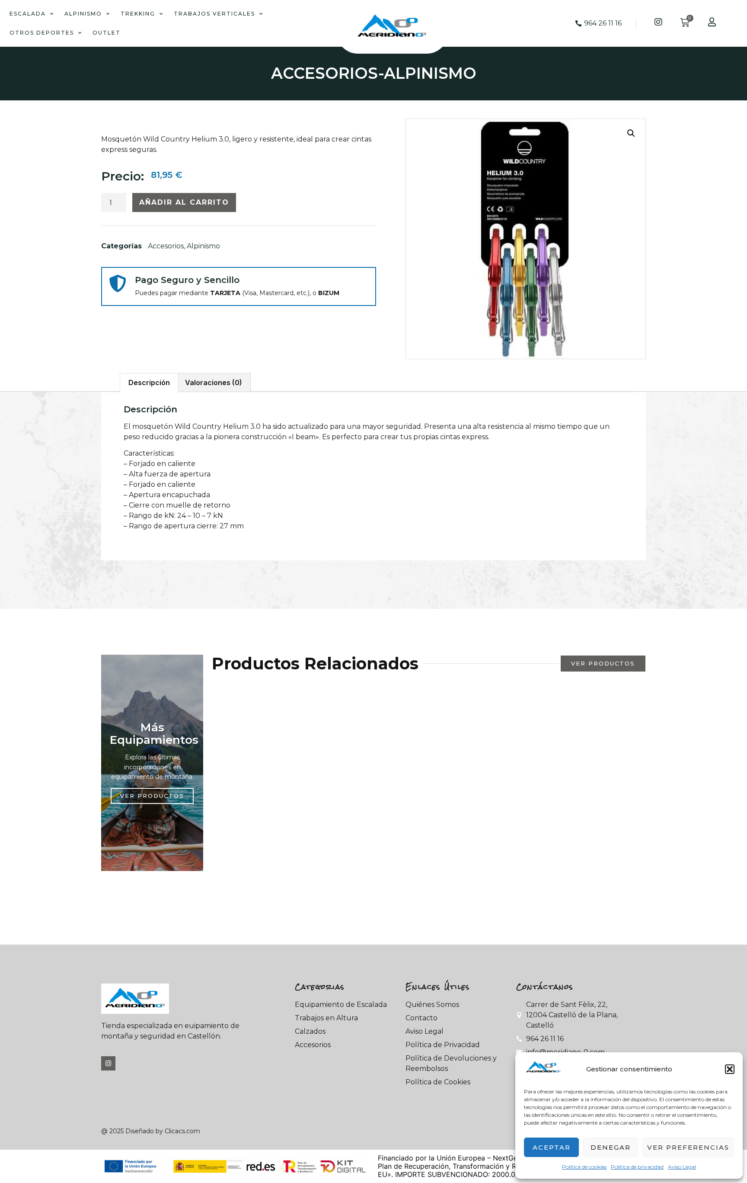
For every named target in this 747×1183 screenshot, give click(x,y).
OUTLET (107, 32)
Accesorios (324, 73)
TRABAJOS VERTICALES (214, 13)
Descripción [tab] (149, 382)
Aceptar (552, 1147)
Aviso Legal (682, 1167)
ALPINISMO (83, 13)
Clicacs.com (182, 1131)
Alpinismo (430, 73)
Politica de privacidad (637, 1167)
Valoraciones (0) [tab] (213, 382)
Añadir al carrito (184, 202)
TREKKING (138, 13)
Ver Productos (152, 795)
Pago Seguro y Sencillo (187, 280)
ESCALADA (28, 13)
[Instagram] (108, 1063)
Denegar (611, 1147)
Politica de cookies (584, 1167)
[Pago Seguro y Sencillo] (117, 283)
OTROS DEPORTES (42, 32)
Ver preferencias (688, 1147)
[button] (729, 1069)
